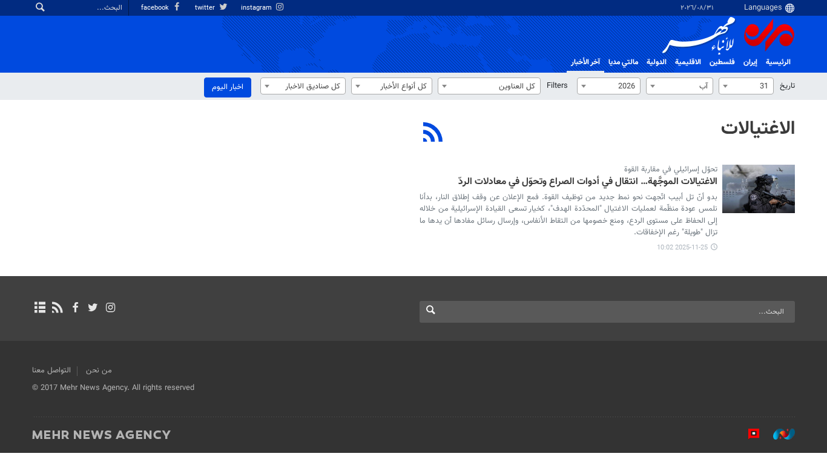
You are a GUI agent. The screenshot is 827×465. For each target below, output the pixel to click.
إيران (750, 62)
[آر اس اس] (57, 308)
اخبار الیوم (227, 87)
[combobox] (746, 86)
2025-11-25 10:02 (682, 248)
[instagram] (110, 308)
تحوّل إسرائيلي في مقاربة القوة (670, 169)
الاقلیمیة (688, 62)
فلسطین (722, 62)
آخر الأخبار (585, 62)
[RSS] (433, 134)
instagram (257, 8)
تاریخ (787, 86)
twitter (206, 8)
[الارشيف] (39, 308)
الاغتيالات (758, 129)
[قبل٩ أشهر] (758, 189)
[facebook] (74, 308)
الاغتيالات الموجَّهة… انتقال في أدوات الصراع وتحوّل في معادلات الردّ (587, 183)
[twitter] (92, 308)
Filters (557, 86)
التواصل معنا (51, 370)
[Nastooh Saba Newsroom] (778, 434)
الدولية (657, 62)
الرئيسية (778, 62)
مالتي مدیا (623, 62)
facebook (156, 8)
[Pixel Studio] (747, 434)
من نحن (99, 370)
